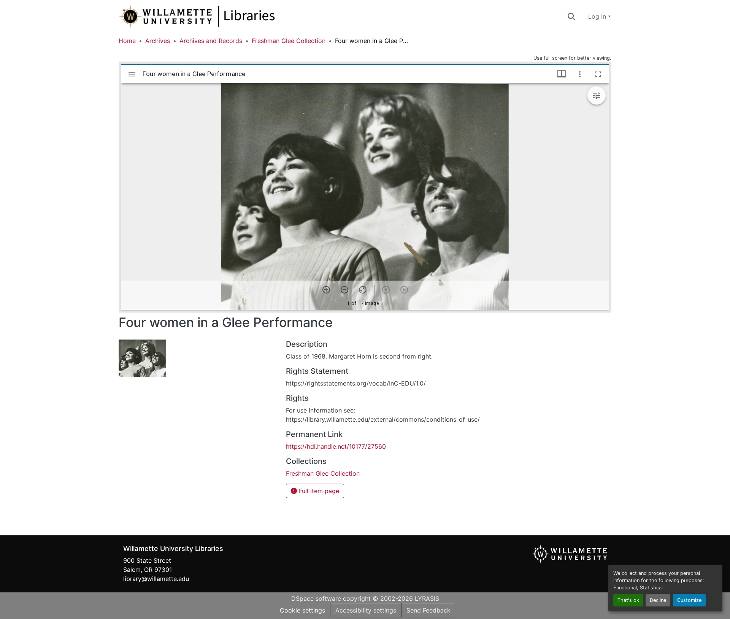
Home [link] (127, 40)
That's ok (628, 600)
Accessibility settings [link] (365, 610)
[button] (222, 16)
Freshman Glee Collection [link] (288, 40)
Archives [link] (157, 40)
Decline (658, 600)
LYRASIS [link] (427, 598)
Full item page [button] (318, 491)
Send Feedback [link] (428, 610)
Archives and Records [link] (210, 40)
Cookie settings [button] (302, 610)
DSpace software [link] (316, 598)
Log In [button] (598, 16)
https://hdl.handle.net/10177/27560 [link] (336, 446)
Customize (689, 600)
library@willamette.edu (156, 578)
